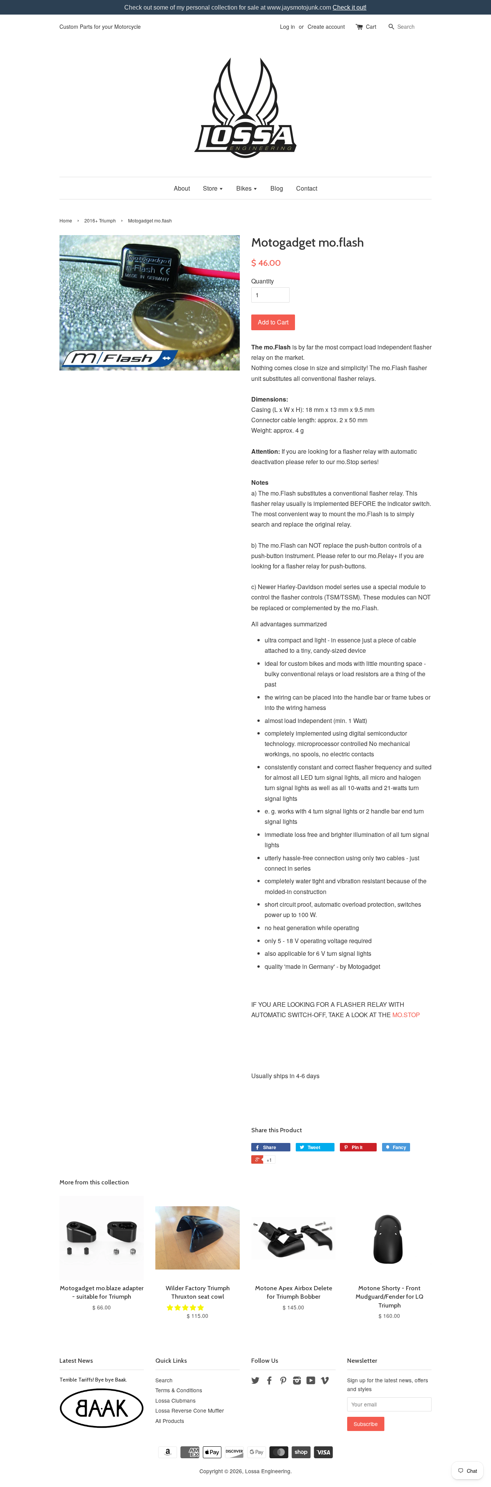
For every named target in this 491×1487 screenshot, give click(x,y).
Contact (306, 188)
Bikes (244, 188)
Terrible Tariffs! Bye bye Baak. (93, 1380)
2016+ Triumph (100, 220)
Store (211, 188)
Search (164, 1380)
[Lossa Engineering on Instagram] (297, 1381)
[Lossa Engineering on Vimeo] (325, 1381)
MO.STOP (406, 1014)
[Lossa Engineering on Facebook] (269, 1381)
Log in (287, 26)
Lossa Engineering (267, 1471)
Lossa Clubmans (175, 1400)
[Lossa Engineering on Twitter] (255, 1381)
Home (65, 220)
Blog (276, 188)
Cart (371, 26)
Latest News (76, 1360)
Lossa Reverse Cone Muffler (189, 1410)
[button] (186, 1307)
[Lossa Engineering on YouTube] (310, 1381)
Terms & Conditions (178, 1390)
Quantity (262, 281)
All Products (169, 1420)
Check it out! (349, 7)
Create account (326, 26)
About (182, 188)
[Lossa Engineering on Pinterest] (283, 1381)
